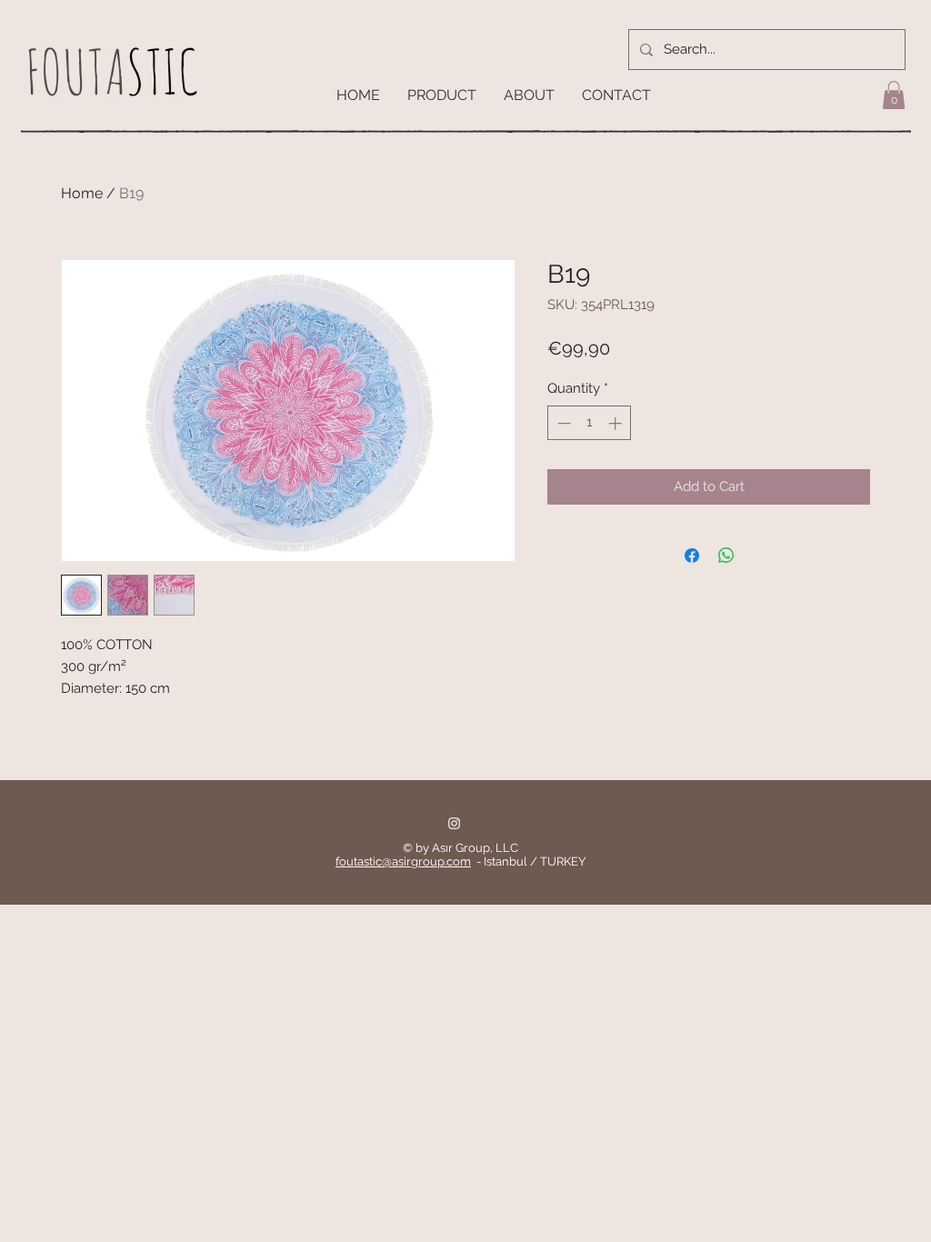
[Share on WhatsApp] (726, 555)
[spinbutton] (590, 423)
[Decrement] (562, 423)
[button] (894, 95)
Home (82, 193)
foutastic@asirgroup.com (403, 861)
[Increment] (617, 423)
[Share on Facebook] (692, 555)
